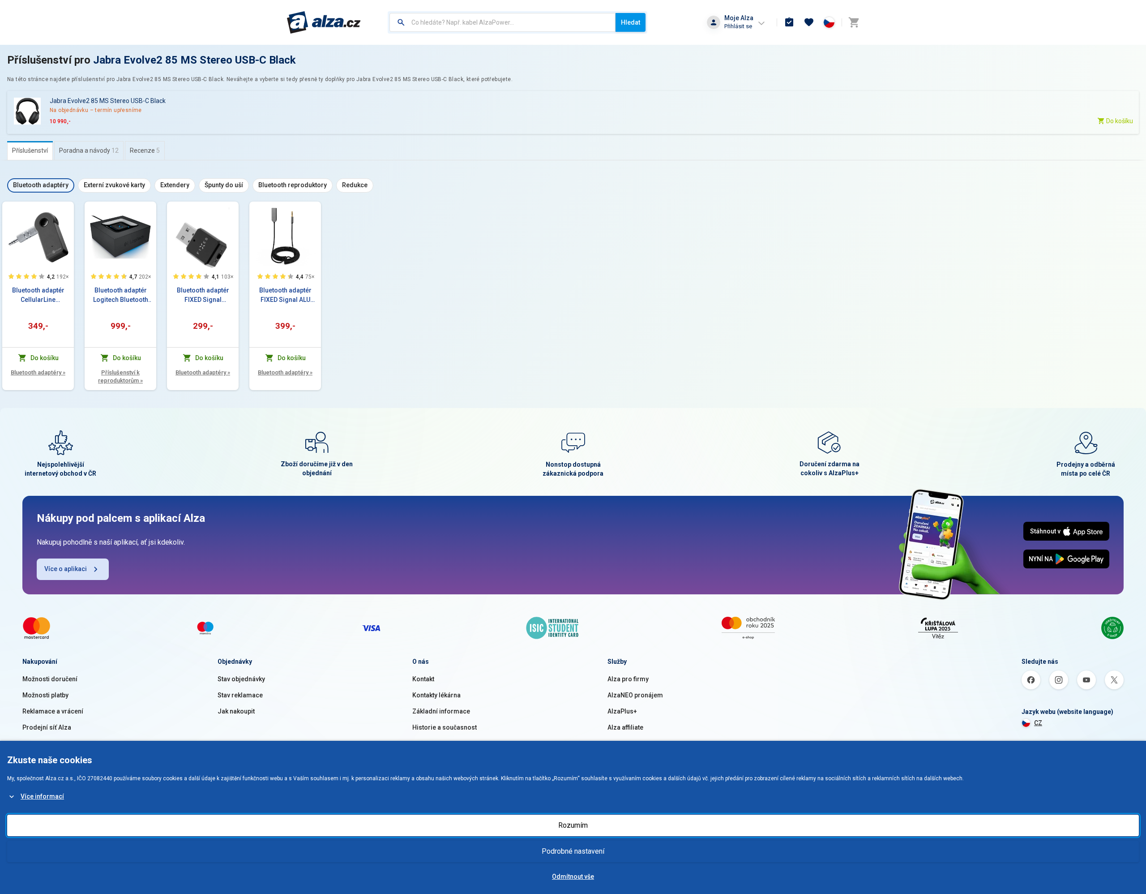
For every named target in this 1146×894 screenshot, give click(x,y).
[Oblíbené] (809, 22)
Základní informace (441, 711)
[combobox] (502, 22)
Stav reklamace (240, 695)
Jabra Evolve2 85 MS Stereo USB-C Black (194, 60)
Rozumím (573, 825)
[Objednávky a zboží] (789, 22)
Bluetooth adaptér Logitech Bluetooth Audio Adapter (120, 296)
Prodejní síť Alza (46, 727)
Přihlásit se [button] (738, 26)
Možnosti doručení (49, 679)
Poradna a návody (89, 150)
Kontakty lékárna (436, 695)
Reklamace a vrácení (52, 711)
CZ (1038, 722)
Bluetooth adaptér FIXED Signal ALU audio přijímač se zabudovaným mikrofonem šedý (285, 296)
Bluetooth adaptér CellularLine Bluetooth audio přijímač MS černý (38, 296)
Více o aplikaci (65, 568)
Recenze (145, 150)
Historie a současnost (444, 727)
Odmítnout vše (573, 876)
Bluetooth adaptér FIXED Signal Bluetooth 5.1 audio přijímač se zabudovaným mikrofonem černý (203, 296)
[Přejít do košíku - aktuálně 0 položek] (853, 22)
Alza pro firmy (628, 679)
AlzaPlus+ (622, 711)
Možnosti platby (45, 695)
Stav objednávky (241, 679)
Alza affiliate (625, 727)
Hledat (630, 22)
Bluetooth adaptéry (38, 372)
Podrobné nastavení (573, 851)
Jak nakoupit (236, 711)
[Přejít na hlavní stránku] (324, 22)
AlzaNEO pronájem (635, 695)
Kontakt (423, 679)
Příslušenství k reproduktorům (120, 376)
